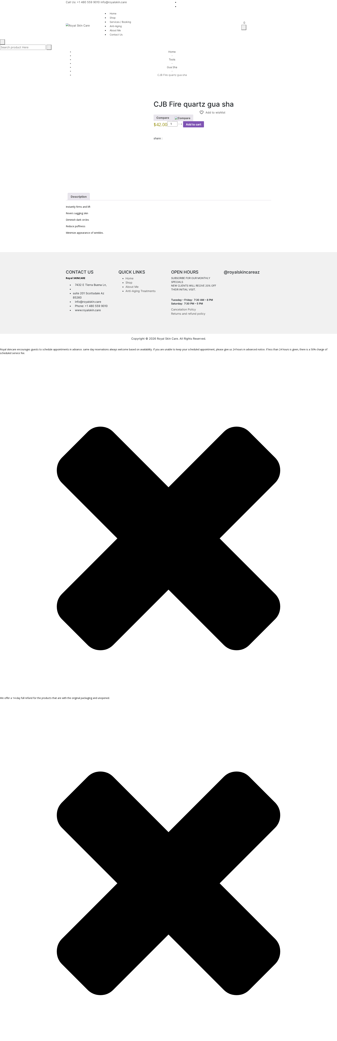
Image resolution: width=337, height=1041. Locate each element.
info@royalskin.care (114, 2)
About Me (131, 286)
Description (79, 196)
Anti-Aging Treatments (140, 291)
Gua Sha (172, 67)
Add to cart (193, 124)
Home (172, 51)
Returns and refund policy (188, 313)
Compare (162, 117)
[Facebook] (270, 2)
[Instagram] (270, 6)
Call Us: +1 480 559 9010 (83, 2)
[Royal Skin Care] (78, 25)
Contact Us (116, 34)
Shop (128, 282)
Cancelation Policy (183, 309)
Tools (172, 59)
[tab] (79, 196)
